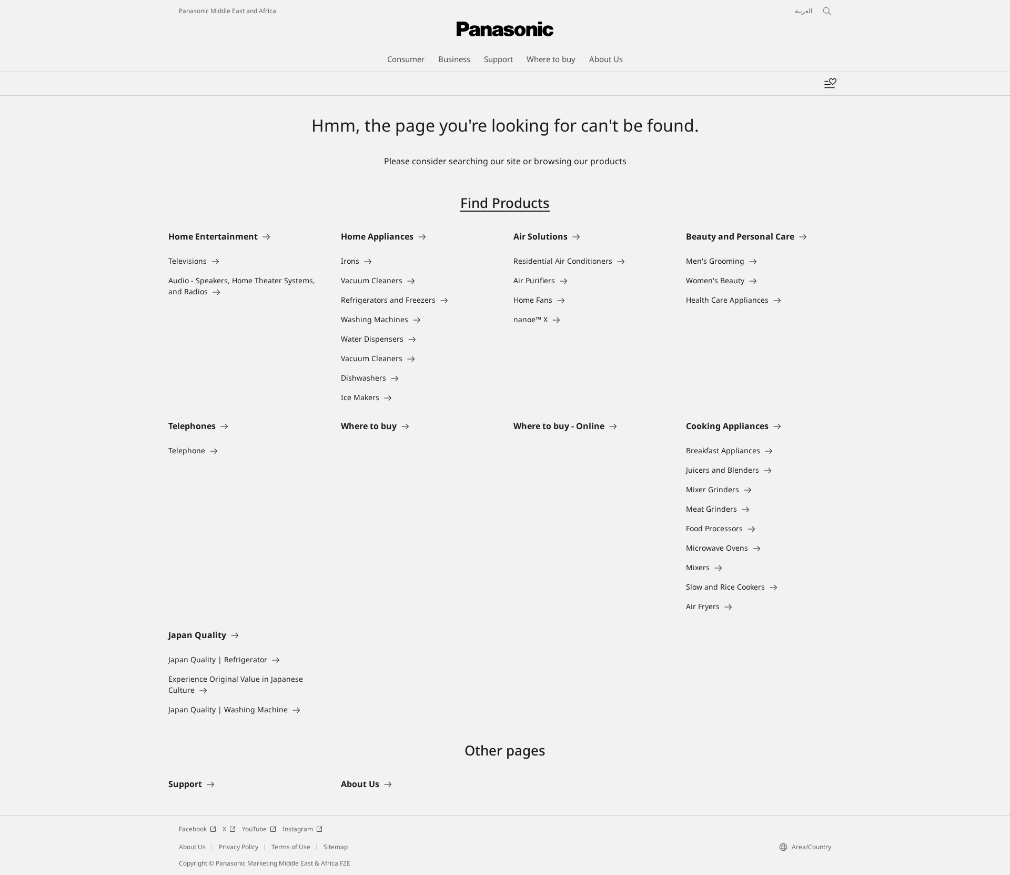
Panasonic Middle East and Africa (227, 10)
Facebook (193, 828)
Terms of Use (290, 846)
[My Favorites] (830, 83)
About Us (192, 846)
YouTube (254, 828)
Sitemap (336, 846)
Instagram (297, 828)
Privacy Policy (238, 846)
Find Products (505, 202)
